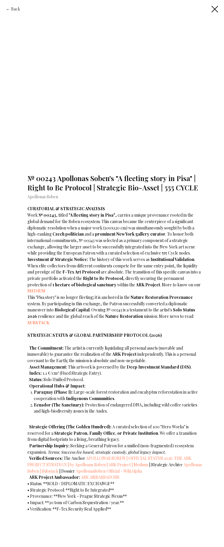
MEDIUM (36, 291)
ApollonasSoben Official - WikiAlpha (109, 471)
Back (15, 9)
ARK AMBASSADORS (100, 477)
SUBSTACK (38, 322)
